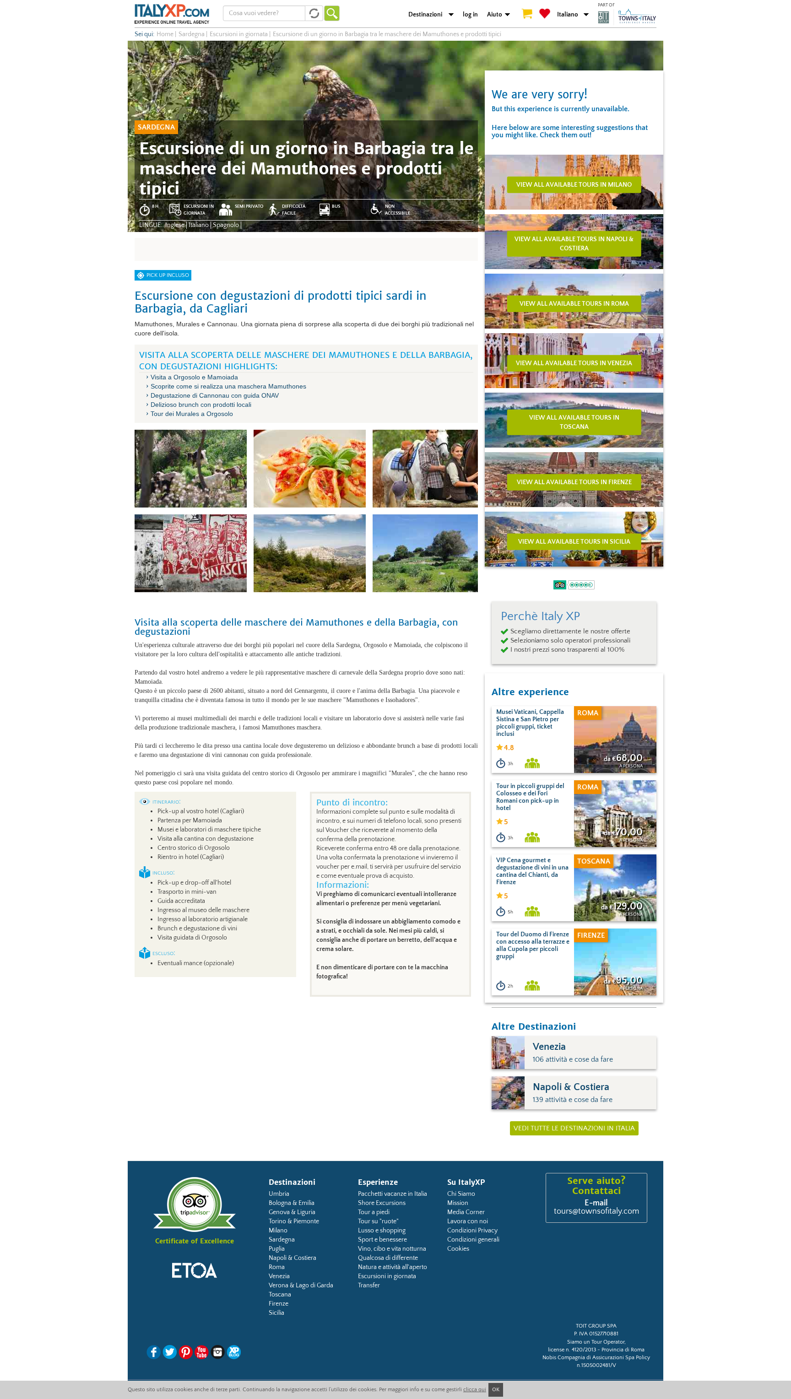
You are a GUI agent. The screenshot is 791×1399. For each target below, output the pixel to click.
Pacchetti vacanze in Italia (392, 1194)
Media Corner (466, 1212)
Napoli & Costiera (292, 1258)
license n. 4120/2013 (572, 1350)
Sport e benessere (382, 1239)
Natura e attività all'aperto (392, 1267)
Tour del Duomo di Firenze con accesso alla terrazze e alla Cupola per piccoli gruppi (532, 945)
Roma (277, 1267)
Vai (332, 13)
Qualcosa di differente (388, 1258)
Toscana (280, 1294)
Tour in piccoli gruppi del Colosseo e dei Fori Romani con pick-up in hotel (530, 797)
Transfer (369, 1285)
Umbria (279, 1194)
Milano (278, 1230)
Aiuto (494, 14)
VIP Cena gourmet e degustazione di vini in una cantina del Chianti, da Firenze (532, 871)
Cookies (458, 1249)
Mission (457, 1203)
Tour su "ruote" (378, 1221)
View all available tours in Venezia (574, 363)
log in (470, 14)
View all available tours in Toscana (574, 422)
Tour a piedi (374, 1212)
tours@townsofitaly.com (596, 1211)
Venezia (279, 1276)
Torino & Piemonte (294, 1221)
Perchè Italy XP (540, 616)
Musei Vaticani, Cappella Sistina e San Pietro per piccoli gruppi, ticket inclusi (530, 723)
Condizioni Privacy (472, 1230)
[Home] (172, 14)
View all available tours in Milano (574, 184)
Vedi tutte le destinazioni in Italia (574, 1128)
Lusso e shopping (382, 1230)
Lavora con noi (467, 1221)
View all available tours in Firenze (574, 482)
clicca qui (474, 1390)
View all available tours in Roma (574, 303)
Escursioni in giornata (387, 1276)
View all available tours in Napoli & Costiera (574, 243)
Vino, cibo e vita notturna (392, 1249)
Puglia (277, 1249)
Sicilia (276, 1313)
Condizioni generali (473, 1239)
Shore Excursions (382, 1203)
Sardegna (282, 1239)
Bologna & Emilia (291, 1203)
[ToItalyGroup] (627, 17)
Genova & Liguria (292, 1212)
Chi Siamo (461, 1194)
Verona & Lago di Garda (301, 1285)
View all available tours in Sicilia (574, 541)
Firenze (278, 1303)
